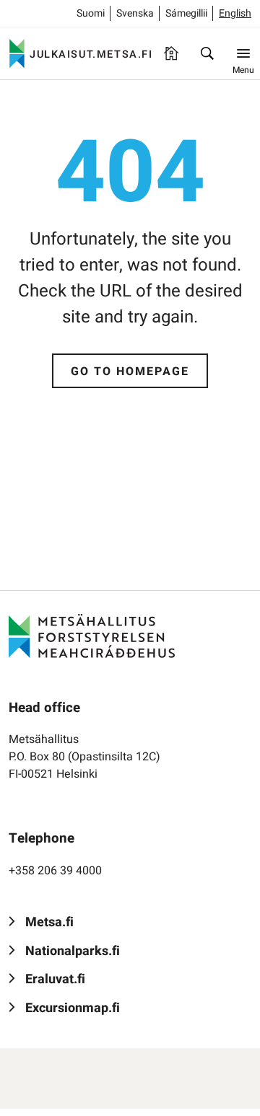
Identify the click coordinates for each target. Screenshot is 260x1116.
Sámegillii (186, 13)
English (235, 13)
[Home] (171, 53)
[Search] (207, 53)
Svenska (135, 13)
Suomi (91, 13)
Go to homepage (130, 371)
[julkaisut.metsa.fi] (92, 635)
